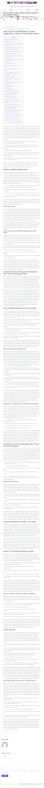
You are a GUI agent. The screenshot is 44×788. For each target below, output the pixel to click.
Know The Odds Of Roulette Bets (12, 98)
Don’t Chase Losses (9, 41)
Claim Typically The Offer (10, 76)
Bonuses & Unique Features (11, 96)
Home (3, 16)
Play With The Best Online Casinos (12, 90)
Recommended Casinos (10, 63)
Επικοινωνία (31, 6)
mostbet (18, 183)
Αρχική (11, 6)
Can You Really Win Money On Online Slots (14, 51)
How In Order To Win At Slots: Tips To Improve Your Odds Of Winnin (22, 16)
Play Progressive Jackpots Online (12, 104)
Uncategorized (7, 16)
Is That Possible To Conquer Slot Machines (14, 122)
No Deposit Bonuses (10, 86)
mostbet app (36, 240)
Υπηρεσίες (15, 6)
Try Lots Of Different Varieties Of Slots (13, 117)
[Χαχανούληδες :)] (22, 3)
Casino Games (8, 88)
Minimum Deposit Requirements (12, 39)
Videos (27, 6)
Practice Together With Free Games (12, 120)
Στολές (19, 6)
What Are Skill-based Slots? (11, 53)
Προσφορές (23, 6)
